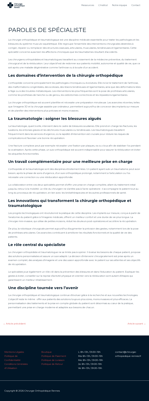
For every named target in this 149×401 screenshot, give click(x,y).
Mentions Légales (14, 352)
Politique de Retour (52, 364)
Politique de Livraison (52, 360)
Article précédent (14, 323)
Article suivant (137, 323)
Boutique (46, 352)
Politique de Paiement (53, 356)
